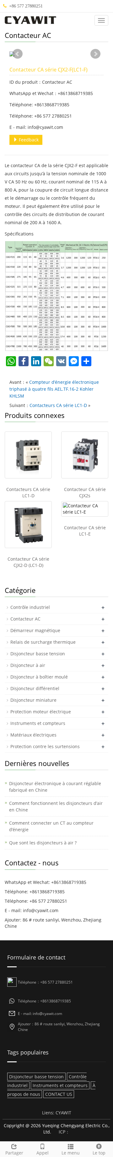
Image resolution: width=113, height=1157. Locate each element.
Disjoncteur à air (27, 665)
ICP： (64, 1132)
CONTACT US (58, 1094)
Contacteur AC (25, 619)
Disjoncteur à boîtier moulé (39, 677)
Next (95, 54)
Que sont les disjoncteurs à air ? (43, 843)
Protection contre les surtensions (45, 746)
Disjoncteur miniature (33, 700)
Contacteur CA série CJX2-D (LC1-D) (28, 562)
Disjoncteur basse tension (37, 654)
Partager (14, 1153)
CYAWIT (63, 1113)
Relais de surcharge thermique (43, 642)
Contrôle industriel (30, 607)
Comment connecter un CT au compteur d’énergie (51, 826)
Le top (99, 1153)
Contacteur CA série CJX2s (85, 492)
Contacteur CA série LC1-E (85, 531)
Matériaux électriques (33, 735)
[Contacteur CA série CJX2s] (84, 454)
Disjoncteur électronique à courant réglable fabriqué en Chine (55, 786)
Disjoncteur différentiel (34, 688)
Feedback (28, 140)
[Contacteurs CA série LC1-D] (28, 454)
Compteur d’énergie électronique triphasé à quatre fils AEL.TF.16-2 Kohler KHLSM (54, 389)
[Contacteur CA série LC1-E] (84, 509)
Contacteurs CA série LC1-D (58, 405)
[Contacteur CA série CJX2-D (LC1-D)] (28, 524)
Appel (42, 1153)
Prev (18, 54)
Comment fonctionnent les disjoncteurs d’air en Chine (56, 806)
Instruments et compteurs (37, 723)
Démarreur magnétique (35, 630)
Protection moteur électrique (40, 712)
